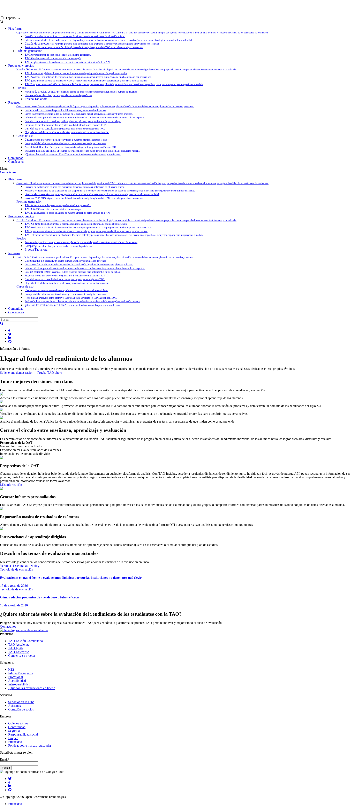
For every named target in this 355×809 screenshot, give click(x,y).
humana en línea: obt (82, 150)
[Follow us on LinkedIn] (9, 786)
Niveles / (126, 69)
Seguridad (14, 730)
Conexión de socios (21, 709)
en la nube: (84, 47)
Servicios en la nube (21, 702)
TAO (58, 54)
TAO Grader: (53, 58)
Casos (66, 139)
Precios (21, 87)
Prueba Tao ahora (36, 99)
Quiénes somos (18, 723)
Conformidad (16, 727)
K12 (11, 669)
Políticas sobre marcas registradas (29, 745)
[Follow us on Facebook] (9, 782)
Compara (58, 95)
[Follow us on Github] (10, 790)
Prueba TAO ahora (49, 372)
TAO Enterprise (18, 652)
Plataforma (15, 28)
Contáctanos (16, 161)
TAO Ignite (15, 648)
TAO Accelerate (18, 644)
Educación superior (20, 673)
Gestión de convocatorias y (92, 43)
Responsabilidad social (23, 734)
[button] (1, 323)
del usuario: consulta (65, 128)
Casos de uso (24, 136)
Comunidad (15, 158)
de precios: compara (81, 91)
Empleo (13, 738)
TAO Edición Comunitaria (25, 641)
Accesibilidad (17, 680)
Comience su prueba (21, 655)
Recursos (14, 102)
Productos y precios (21, 65)
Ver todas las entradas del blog (19, 565)
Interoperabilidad (19, 684)
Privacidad (15, 742)
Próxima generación (29, 51)
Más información (11, 484)
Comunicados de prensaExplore (65, 110)
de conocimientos (73, 121)
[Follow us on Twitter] (10, 778)
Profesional (15, 677)
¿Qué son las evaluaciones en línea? (73, 154)
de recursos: (105, 106)
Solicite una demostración (16, 372)
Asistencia (15, 705)
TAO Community (76, 73)
